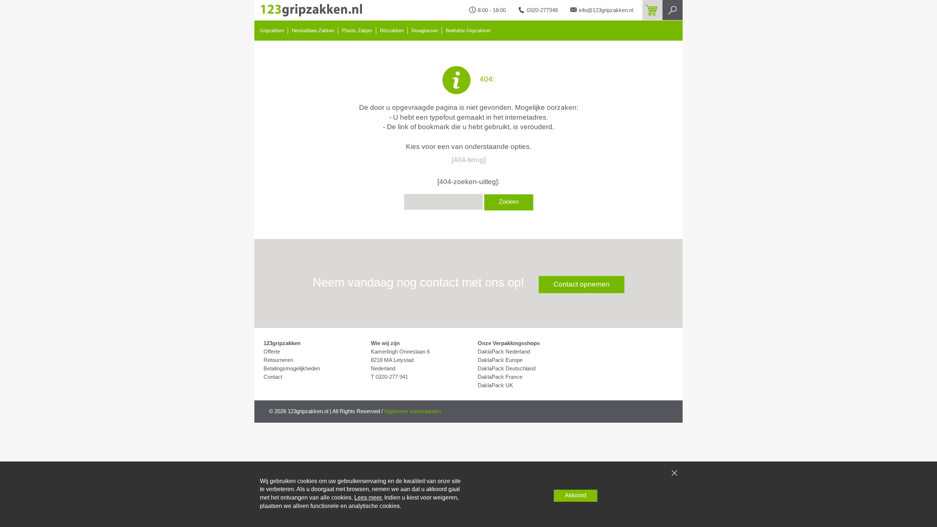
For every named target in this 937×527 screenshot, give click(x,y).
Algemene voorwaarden (412, 411)
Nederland (383, 368)
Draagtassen (424, 30)
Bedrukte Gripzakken (468, 30)
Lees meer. (368, 497)
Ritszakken (392, 30)
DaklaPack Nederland (504, 352)
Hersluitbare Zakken (313, 30)
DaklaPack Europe (500, 360)
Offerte (272, 352)
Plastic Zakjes (357, 30)
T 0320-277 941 (389, 377)
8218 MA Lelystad (392, 360)
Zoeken (509, 202)
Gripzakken (272, 30)
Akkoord (575, 495)
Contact (273, 377)
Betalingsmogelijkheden (292, 368)
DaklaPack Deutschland (506, 368)
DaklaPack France (500, 377)
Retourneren (278, 360)
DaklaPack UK (495, 385)
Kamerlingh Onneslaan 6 (400, 352)
